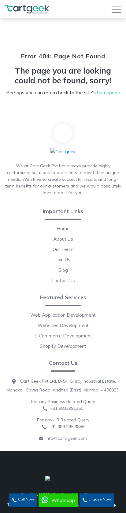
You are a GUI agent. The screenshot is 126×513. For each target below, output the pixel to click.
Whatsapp (63, 500)
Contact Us (63, 280)
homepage (108, 92)
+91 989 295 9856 (65, 426)
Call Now (26, 499)
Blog (63, 270)
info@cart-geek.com (65, 438)
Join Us (63, 260)
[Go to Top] (63, 133)
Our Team (63, 249)
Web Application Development (63, 315)
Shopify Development (63, 346)
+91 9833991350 (65, 408)
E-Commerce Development (63, 336)
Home (63, 228)
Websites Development (63, 325)
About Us (63, 239)
